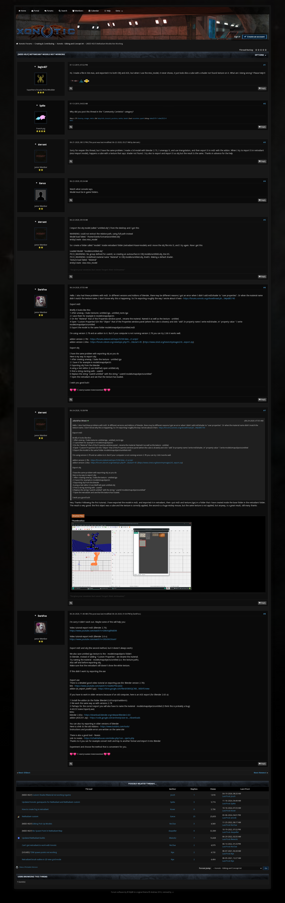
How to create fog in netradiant (35, 809)
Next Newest (260, 773)
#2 (264, 104)
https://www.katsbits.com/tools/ (114, 726)
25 (194, 816)
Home (23, 11)
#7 (264, 411)
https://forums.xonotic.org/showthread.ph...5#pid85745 (209, 298)
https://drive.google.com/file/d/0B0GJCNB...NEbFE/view (123, 688)
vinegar (86, 118)
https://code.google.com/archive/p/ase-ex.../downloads (115, 718)
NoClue (173, 824)
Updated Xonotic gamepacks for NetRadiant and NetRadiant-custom (51, 802)
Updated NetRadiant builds (33, 838)
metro (92, 118)
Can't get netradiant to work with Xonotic (39, 845)
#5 (264, 220)
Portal (36, 11)
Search (64, 11)
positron (114, 118)
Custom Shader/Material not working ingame (52, 795)
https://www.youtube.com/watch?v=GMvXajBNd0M (93, 630)
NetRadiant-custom (30, 816)
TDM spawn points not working (43, 852)
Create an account (256, 37)
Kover (172, 809)
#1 (264, 65)
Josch (172, 795)
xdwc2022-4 (162, 118)
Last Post (226, 796)
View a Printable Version (28, 867)
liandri (126, 118)
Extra (118, 11)
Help (108, 11)
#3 (264, 142)
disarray (80, 118)
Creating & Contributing (44, 44)
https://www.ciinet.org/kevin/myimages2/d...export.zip (168, 342)
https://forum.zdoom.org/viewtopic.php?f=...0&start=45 (116, 342)
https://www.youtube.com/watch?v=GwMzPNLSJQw (98, 686)
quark (142, 118)
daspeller (173, 831)
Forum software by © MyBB (122, 892)
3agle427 (42, 67)
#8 (264, 614)
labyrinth (101, 118)
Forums (49, 11)
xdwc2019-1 (154, 118)
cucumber (136, 118)
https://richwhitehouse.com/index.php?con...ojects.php (109, 738)
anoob (233, 818)
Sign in (237, 36)
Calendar (95, 11)
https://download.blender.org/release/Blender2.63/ (107, 715)
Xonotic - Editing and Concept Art (70, 44)
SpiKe (42, 105)
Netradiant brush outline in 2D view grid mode (41, 859)
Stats (71, 120)
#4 (264, 181)
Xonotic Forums (25, 44)
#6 (264, 288)
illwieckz (172, 838)
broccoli (108, 118)
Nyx (172, 852)
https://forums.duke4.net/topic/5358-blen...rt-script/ (114, 339)
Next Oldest (24, 773)
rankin (120, 118)
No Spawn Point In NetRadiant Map (47, 831)
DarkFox (42, 289)
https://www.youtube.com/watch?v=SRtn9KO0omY (93, 639)
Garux (42, 183)
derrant (42, 144)
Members (79, 11)
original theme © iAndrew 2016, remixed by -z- (155, 892)
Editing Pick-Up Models (42, 824)
